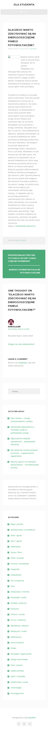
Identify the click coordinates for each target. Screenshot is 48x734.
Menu (23, 13)
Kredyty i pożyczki (19, 603)
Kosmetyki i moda (18, 597)
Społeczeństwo (17, 670)
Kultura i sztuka (18, 614)
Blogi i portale (17, 524)
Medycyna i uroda (19, 631)
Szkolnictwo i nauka (19, 682)
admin (21, 49)
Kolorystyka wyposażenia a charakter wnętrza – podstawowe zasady (22, 430)
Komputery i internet (20, 591)
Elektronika (16, 546)
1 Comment (33, 49)
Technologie (16, 687)
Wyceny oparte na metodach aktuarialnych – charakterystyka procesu (25, 464)
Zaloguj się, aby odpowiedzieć (21, 344)
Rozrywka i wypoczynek (21, 654)
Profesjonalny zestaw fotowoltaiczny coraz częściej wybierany (22, 258)
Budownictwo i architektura (23, 529)
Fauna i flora (16, 552)
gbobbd (32, 717)
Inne (13, 586)
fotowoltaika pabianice (25, 226)
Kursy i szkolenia (18, 620)
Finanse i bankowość (20, 563)
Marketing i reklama (20, 625)
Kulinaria (15, 608)
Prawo (13, 648)
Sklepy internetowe (19, 659)
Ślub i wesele (16, 665)
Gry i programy (17, 580)
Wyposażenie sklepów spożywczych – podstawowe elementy (23, 441)
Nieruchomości (17, 642)
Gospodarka (16, 575)
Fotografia (15, 569)
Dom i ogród (21, 240)
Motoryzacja (16, 637)
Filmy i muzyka (17, 558)
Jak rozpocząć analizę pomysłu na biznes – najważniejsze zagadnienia (24, 453)
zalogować (22, 362)
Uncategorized (17, 693)
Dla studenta (24, 4)
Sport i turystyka (18, 676)
